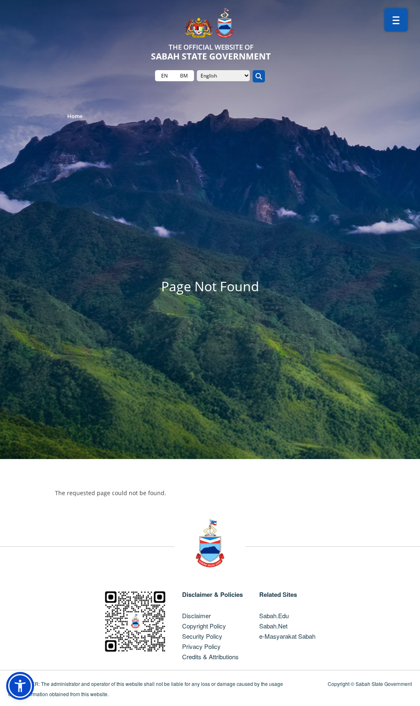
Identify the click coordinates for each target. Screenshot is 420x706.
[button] (20, 686)
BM (184, 75)
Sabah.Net (273, 625)
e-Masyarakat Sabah (287, 636)
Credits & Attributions (210, 656)
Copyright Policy (204, 625)
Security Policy (202, 636)
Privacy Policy (201, 646)
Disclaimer (196, 615)
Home (74, 116)
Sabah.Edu (274, 615)
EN (164, 75)
